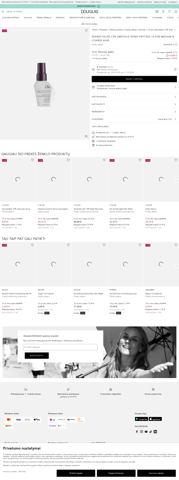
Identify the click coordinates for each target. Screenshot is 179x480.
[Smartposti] (61, 419)
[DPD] (52, 419)
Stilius (170, 18)
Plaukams (157, 18)
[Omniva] (80, 419)
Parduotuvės (160, 2)
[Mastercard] (9, 419)
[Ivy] (9, 426)
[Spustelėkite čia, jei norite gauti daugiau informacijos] (99, 6)
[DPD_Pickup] (61, 426)
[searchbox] (25, 11)
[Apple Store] (155, 419)
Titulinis (95, 30)
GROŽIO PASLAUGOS (126, 2)
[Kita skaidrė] (176, 17)
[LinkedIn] (155, 432)
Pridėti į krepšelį (134, 79)
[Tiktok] (151, 432)
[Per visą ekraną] (86, 136)
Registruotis (36, 356)
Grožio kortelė (144, 2)
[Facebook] (137, 432)
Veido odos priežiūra (110, 18)
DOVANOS (172, 2)
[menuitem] (12, 17)
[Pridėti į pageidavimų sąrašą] (86, 30)
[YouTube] (146, 432)
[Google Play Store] (141, 419)
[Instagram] (141, 432)
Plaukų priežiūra (116, 30)
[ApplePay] (36, 419)
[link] (18, 193)
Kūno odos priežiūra (137, 18)
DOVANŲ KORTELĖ (10, 18)
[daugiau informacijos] (167, 55)
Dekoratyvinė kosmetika (82, 18)
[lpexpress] (71, 419)
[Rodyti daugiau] (175, 30)
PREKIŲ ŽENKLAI (44, 18)
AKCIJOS (28, 18)
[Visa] (18, 419)
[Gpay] (27, 419)
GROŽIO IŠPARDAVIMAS (86, 6)
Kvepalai (60, 18)
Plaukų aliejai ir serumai (135, 30)
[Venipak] (52, 426)
